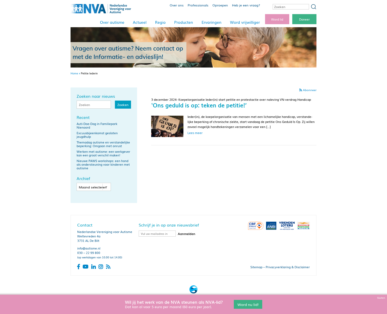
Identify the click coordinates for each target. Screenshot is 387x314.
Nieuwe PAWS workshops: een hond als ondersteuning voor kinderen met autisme (103, 164)
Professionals (198, 5)
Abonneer (309, 90)
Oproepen (220, 5)
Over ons (177, 5)
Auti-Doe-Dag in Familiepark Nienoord (97, 125)
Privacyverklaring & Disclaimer (288, 267)
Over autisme (112, 22)
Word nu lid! (248, 304)
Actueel (140, 22)
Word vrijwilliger (245, 22)
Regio (160, 22)
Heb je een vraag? (246, 5)
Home (74, 73)
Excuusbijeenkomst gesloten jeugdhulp (97, 135)
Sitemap (256, 267)
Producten (183, 22)
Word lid (277, 19)
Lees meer (195, 132)
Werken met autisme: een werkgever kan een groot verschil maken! (103, 153)
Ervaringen (212, 22)
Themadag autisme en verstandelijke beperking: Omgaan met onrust (103, 144)
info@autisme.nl (88, 248)
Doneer (304, 19)
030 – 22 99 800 (88, 252)
